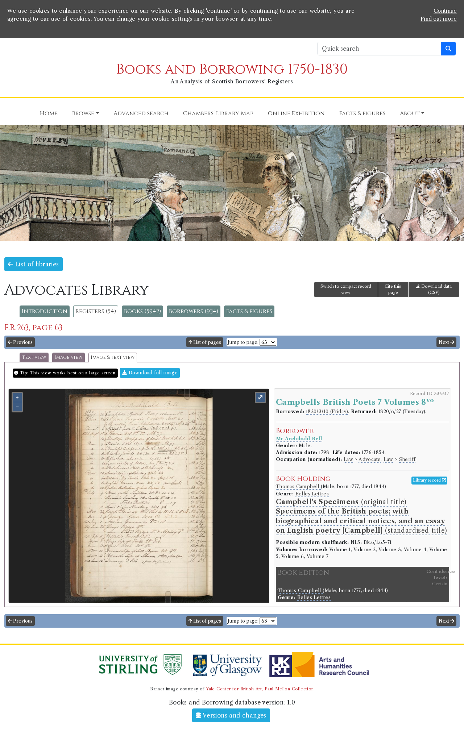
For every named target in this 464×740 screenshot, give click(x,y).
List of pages (206, 342)
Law (348, 459)
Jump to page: (243, 342)
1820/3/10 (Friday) (327, 411)
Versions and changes (233, 715)
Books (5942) (142, 311)
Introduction (44, 311)
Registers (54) (95, 311)
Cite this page (393, 289)
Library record (427, 480)
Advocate (370, 459)
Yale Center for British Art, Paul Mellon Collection (260, 688)
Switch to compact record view (345, 289)
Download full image (152, 372)
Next (444, 342)
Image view (68, 357)
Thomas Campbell (298, 486)
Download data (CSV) (436, 289)
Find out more (438, 19)
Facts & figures (249, 311)
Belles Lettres (312, 493)
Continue (445, 11)
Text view (34, 357)
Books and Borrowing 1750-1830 (232, 69)
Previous (22, 342)
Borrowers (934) (193, 311)
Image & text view (113, 357)
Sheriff (407, 459)
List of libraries (36, 264)
